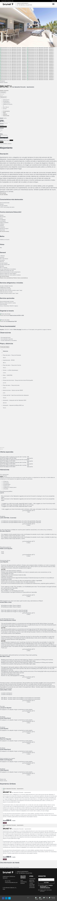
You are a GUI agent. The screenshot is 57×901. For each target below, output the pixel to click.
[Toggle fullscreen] (2, 447)
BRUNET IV (7, 829)
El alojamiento (6, 111)
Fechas (1, 123)
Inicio (21, 880)
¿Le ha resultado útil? (28, 510)
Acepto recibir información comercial (46, 890)
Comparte (3, 92)
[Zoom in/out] (3, 447)
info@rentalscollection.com (11, 882)
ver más (3, 569)
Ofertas (5, 114)
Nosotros (22, 883)
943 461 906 (7, 881)
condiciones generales (45, 887)
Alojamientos (23, 881)
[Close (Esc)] (0, 447)
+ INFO (5, 823)
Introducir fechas (4, 137)
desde (1, 118)
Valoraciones (6, 115)
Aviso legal (32, 884)
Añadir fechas (3, 126)
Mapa (4, 112)
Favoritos (54, 1)
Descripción (3, 97)
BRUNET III (7, 792)
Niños (1, 134)
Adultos (2, 128)
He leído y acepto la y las (46, 886)
